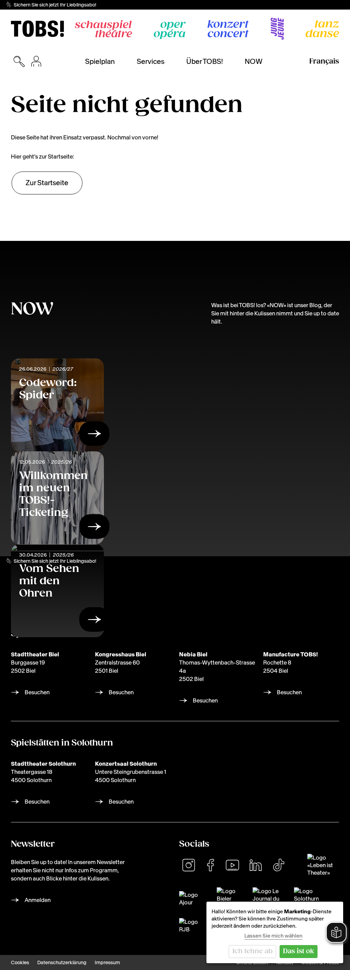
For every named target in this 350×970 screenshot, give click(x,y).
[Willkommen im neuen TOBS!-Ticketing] (94, 528)
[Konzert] (228, 28)
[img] (37, 29)
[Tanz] (322, 28)
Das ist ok (298, 951)
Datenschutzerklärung (61, 962)
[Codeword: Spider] (94, 435)
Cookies (20, 962)
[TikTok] (278, 865)
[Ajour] (193, 898)
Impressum (107, 962)
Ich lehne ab (252, 951)
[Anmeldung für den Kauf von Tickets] (36, 61)
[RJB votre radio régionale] (190, 925)
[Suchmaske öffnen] (19, 61)
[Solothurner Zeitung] (306, 898)
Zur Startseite (47, 182)
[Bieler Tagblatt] (230, 898)
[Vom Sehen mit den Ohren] (94, 621)
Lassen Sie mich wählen (273, 935)
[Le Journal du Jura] (269, 898)
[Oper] (170, 30)
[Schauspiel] (103, 28)
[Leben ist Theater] (323, 865)
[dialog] (274, 932)
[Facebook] (210, 865)
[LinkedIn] (256, 865)
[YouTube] (232, 865)
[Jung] (277, 29)
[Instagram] (188, 865)
